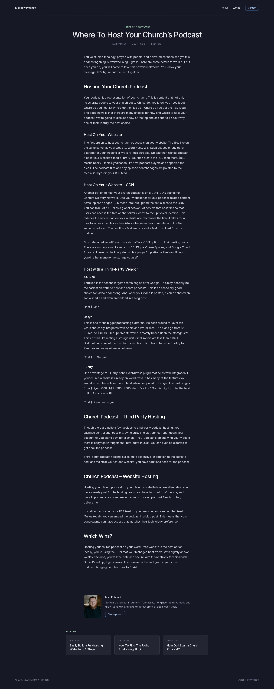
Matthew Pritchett (25, 7)
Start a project (115, 614)
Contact (252, 7)
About (225, 7)
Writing (236, 7)
